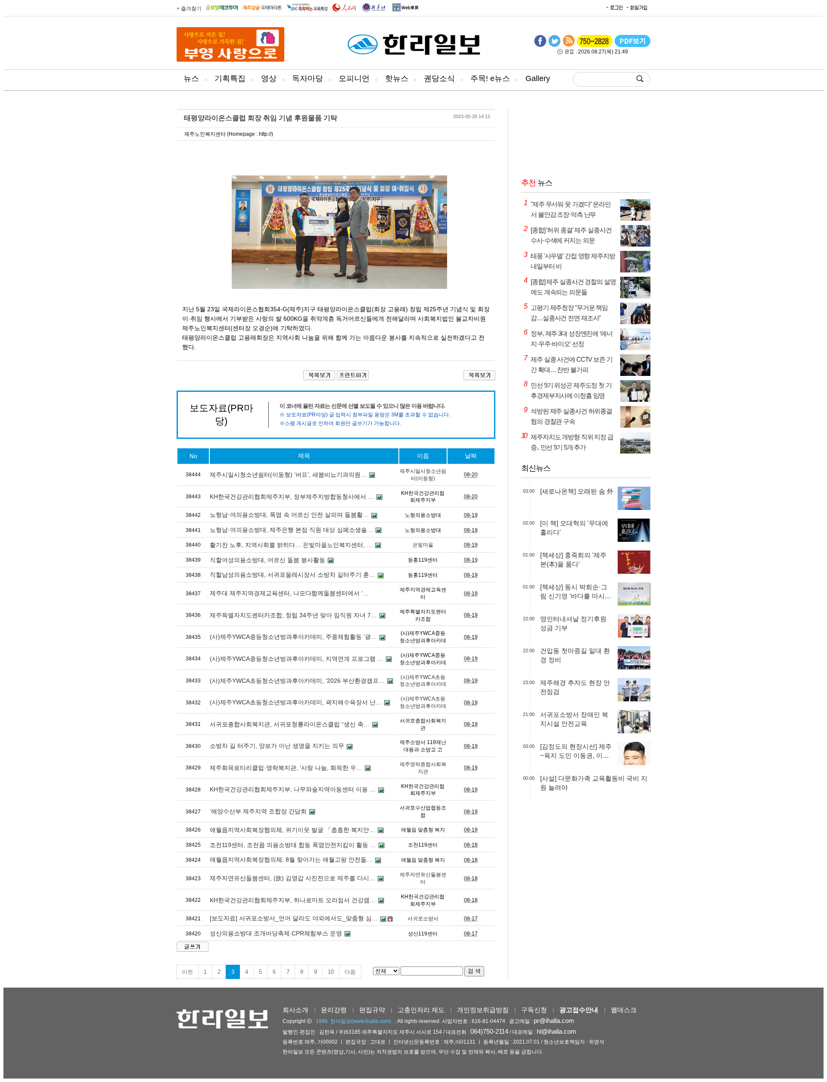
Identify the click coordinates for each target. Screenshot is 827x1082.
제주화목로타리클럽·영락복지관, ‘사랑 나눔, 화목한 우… (286, 767)
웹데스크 (624, 1009)
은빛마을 (423, 545)
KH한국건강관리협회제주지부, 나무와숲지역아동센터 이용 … (293, 789)
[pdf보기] (632, 45)
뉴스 (191, 78)
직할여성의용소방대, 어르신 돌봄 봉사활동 (267, 560)
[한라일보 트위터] (554, 45)
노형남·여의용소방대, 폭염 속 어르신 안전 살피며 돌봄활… (289, 514)
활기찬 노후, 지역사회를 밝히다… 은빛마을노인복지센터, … (291, 544)
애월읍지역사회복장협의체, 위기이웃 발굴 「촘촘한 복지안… (292, 829)
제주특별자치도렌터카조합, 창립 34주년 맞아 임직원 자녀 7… (293, 615)
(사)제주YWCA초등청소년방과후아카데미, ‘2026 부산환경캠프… (297, 680)
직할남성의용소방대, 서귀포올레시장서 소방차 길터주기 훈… (292, 574)
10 (331, 972)
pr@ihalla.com (554, 1020)
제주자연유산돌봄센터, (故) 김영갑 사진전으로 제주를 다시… (292, 878)
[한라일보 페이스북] (540, 45)
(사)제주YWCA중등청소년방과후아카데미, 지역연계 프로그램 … (296, 658)
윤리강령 (334, 1009)
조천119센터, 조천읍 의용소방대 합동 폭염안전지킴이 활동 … (293, 844)
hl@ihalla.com (556, 1031)
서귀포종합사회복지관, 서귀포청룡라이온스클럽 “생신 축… (290, 724)
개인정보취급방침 (483, 1009)
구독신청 (534, 1009)
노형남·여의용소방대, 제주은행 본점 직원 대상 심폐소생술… (291, 529)
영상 (269, 78)
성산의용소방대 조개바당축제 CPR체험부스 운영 (276, 933)
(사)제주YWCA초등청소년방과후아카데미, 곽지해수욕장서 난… (296, 702)
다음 (350, 972)
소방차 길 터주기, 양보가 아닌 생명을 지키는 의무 (277, 745)
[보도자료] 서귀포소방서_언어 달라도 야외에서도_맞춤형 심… (294, 918)
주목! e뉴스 (490, 78)
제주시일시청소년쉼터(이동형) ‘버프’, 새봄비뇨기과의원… (288, 474)
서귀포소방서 (422, 919)
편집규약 (372, 1009)
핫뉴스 (396, 78)
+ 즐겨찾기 (189, 9)
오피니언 (354, 78)
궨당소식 (439, 78)
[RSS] (569, 45)
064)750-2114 (489, 1031)
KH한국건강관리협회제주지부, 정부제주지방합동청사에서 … (292, 496)
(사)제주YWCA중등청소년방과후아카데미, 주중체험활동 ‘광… (293, 636)
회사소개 (295, 1009)
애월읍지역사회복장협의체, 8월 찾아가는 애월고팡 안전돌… (291, 859)
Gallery (537, 78)
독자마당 (307, 78)
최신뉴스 (535, 468)
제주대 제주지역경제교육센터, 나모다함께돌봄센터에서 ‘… (289, 593)
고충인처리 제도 (421, 1009)
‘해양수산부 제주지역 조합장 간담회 (258, 811)
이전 (187, 972)
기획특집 (230, 78)
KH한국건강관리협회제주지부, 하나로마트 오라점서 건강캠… (293, 900)
